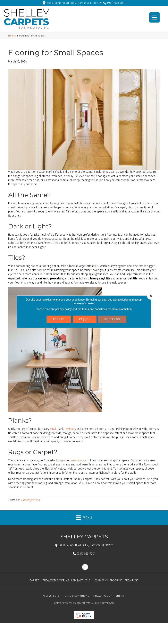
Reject (84, 319)
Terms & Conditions (76, 596)
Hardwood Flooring (55, 580)
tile (96, 266)
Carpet (34, 580)
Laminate (77, 580)
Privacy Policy (102, 596)
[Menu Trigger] (154, 17)
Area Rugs (131, 580)
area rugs (76, 460)
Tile (87, 580)
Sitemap (120, 596)
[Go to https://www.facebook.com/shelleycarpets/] (85, 567)
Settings (112, 319)
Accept (59, 319)
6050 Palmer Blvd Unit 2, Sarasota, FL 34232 (74, 3)
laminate (70, 429)
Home (11, 35)
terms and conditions (94, 308)
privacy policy (63, 308)
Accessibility (51, 596)
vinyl (53, 429)
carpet (62, 460)
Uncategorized (30, 500)
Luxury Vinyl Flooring (107, 580)
